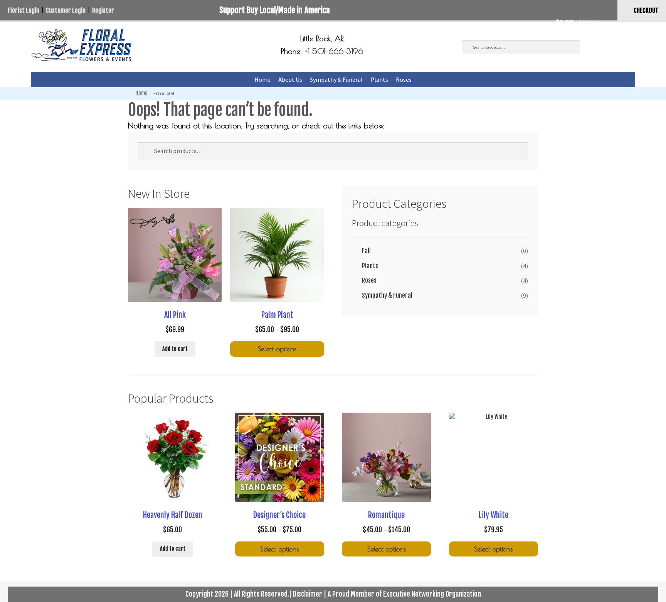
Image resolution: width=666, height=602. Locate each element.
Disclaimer (307, 594)
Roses (404, 79)
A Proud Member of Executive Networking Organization (404, 594)
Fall (366, 251)
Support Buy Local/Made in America (274, 10)
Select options (277, 349)
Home (262, 79)
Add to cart (175, 349)
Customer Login (66, 10)
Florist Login (23, 10)
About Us (290, 79)
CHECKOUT (646, 10)
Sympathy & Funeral (336, 79)
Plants (379, 79)
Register (103, 10)
